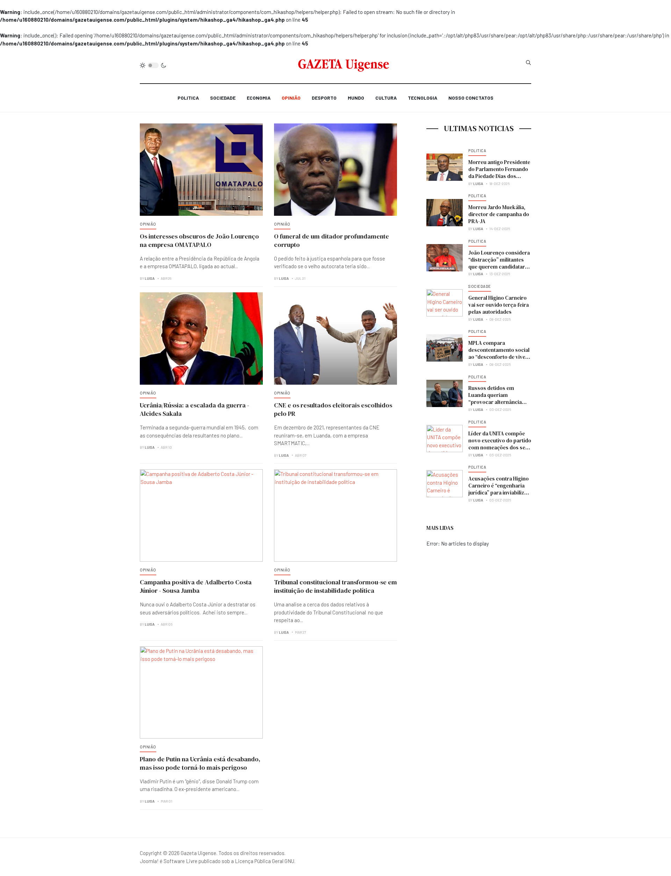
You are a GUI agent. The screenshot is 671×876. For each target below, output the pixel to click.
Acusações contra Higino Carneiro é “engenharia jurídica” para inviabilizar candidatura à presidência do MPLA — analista (499, 492)
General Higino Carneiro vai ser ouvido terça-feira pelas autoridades (498, 304)
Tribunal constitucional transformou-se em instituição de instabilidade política (335, 586)
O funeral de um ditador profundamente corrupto (331, 240)
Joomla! (149, 861)
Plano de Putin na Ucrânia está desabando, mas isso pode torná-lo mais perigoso (200, 763)
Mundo (356, 98)
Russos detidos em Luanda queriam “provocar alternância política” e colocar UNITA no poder (498, 402)
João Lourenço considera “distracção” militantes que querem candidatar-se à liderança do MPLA (499, 263)
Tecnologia (422, 98)
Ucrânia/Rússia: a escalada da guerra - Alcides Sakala (194, 409)
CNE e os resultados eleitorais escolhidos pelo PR (333, 409)
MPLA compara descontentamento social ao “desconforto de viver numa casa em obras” (498, 353)
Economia (258, 98)
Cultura (386, 98)
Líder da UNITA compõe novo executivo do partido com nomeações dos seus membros (499, 444)
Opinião (291, 98)
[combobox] (528, 63)
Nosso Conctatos (470, 98)
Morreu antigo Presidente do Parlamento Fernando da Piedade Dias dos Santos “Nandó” (499, 172)
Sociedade (223, 98)
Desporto (324, 98)
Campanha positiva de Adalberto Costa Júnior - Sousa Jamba (196, 586)
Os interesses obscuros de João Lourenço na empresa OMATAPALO (199, 240)
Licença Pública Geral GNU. (265, 861)
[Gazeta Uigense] (343, 65)
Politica (188, 98)
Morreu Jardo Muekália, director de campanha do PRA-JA (498, 214)
